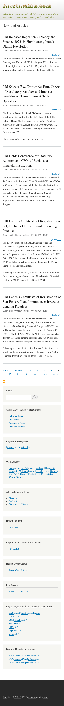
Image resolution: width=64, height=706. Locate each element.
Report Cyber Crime (18, 570)
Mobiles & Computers (18, 591)
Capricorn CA (15, 630)
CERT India (14, 527)
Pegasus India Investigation (18, 447)
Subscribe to (4, 382)
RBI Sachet (14, 548)
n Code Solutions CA (18, 619)
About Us (13, 498)
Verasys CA (14, 633)
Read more (56, 55)
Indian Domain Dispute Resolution (24, 662)
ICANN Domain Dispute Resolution (24, 655)
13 (34, 374)
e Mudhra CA (14, 623)
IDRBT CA (14, 616)
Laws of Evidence (17, 426)
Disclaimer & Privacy (18, 504)
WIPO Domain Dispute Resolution (24, 658)
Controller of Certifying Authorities (24, 612)
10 (10, 374)
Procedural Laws (17, 423)
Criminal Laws (16, 416)
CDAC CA (13, 626)
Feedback (13, 501)
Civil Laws (14, 419)
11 (18, 374)
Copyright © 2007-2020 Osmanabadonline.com (25, 696)
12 (26, 374)
